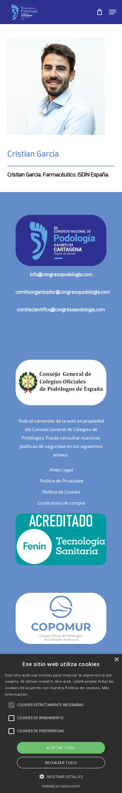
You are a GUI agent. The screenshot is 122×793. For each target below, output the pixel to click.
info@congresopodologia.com (61, 274)
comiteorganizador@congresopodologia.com (63, 292)
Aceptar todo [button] (61, 747)
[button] (112, 12)
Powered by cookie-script (61, 786)
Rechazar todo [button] (61, 762)
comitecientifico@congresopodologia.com (61, 310)
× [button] (116, 659)
